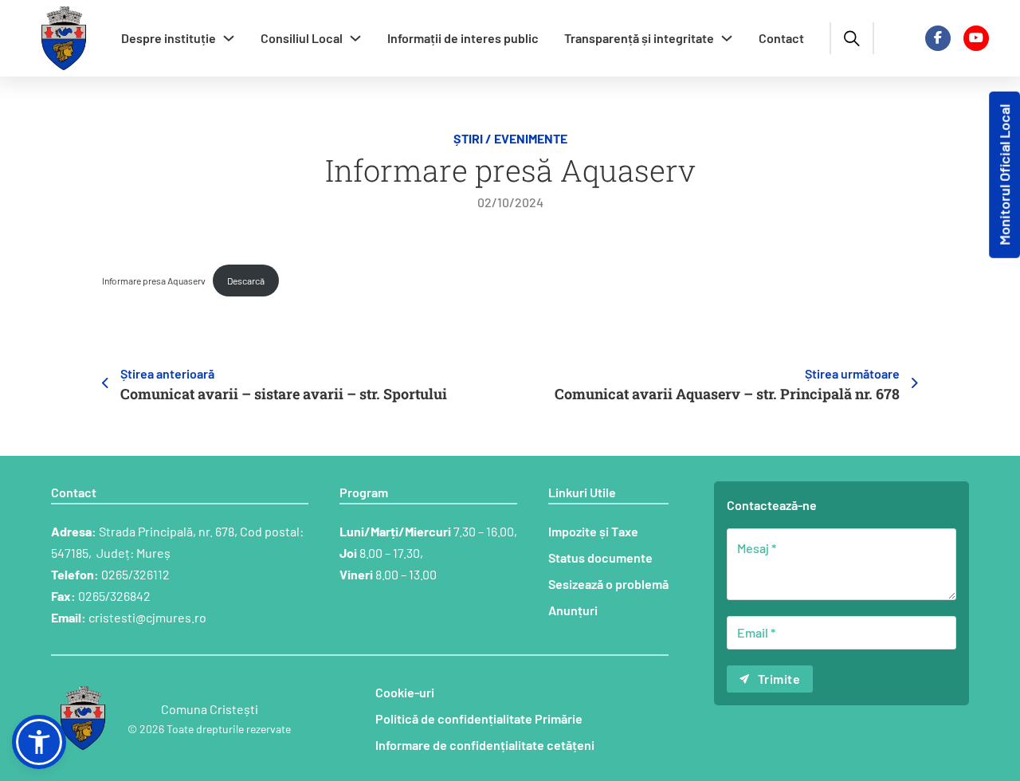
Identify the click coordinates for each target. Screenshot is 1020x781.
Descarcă (246, 280)
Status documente (600, 557)
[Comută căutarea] (852, 38)
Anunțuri (573, 610)
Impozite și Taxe (593, 531)
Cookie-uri (404, 692)
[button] (39, 742)
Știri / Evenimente (510, 138)
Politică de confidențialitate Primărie (479, 718)
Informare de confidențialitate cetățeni (484, 744)
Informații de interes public (463, 37)
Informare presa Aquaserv (154, 280)
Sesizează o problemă (608, 583)
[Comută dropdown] (228, 38)
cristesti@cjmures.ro (147, 617)
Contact (781, 37)
